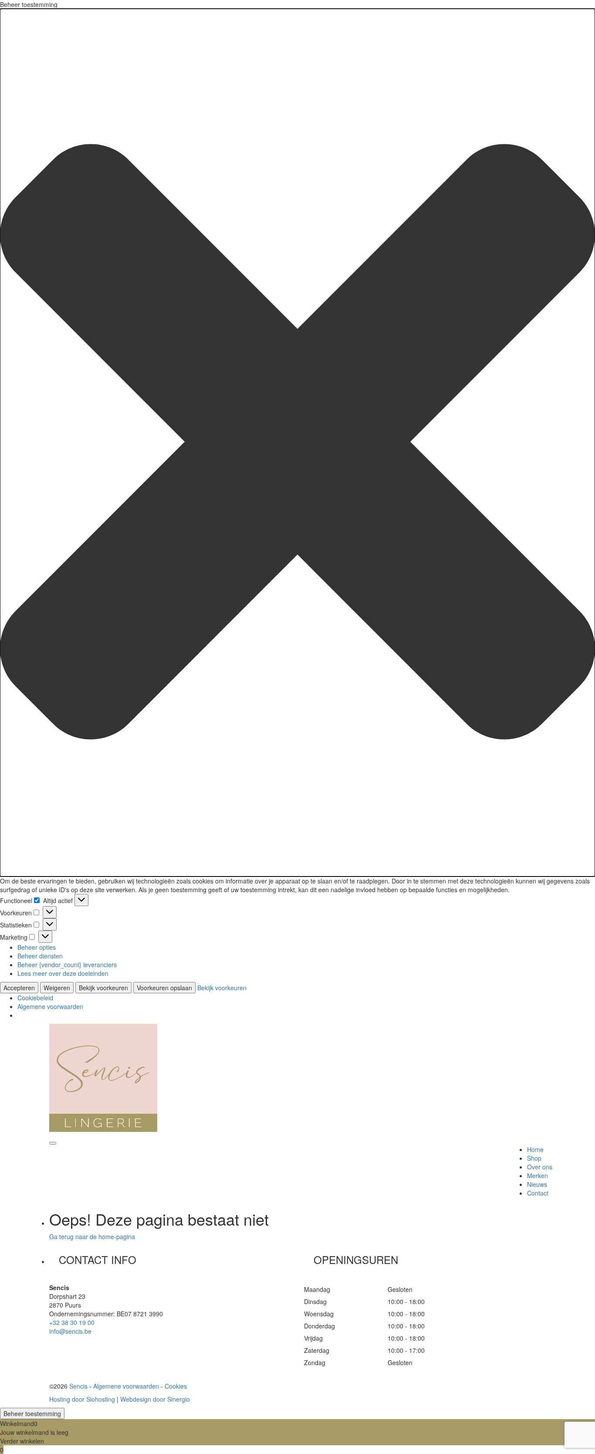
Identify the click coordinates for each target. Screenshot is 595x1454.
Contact (537, 1193)
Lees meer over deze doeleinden (62, 973)
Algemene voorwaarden (50, 1006)
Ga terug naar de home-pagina (92, 1236)
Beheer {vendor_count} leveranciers (67, 964)
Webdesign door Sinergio (155, 1399)
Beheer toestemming (32, 1413)
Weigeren (57, 987)
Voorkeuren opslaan (164, 987)
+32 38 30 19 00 (72, 1322)
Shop (534, 1158)
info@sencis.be (70, 1331)
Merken (537, 1175)
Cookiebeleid (35, 997)
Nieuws (537, 1184)
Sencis (78, 1386)
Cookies (176, 1386)
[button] (297, 442)
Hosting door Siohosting (82, 1399)
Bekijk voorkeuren (103, 987)
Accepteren (19, 987)
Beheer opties (36, 947)
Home (535, 1149)
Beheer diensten (40, 955)
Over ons (539, 1166)
